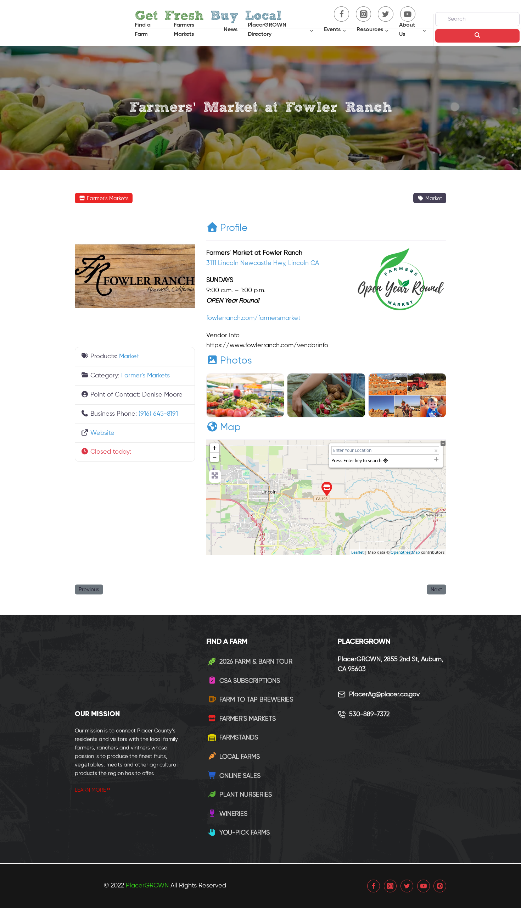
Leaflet (357, 552)
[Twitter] (406, 886)
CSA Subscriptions (249, 681)
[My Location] (385, 461)
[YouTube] (423, 886)
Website (102, 433)
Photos (236, 361)
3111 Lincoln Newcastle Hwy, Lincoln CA (262, 263)
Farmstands (238, 738)
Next (436, 589)
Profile (233, 228)
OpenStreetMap (405, 552)
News (230, 30)
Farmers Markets (184, 29)
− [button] (215, 457)
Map (230, 427)
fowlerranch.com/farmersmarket (253, 318)
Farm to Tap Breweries (256, 700)
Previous (89, 589)
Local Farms (239, 757)
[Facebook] (373, 886)
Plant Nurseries (245, 795)
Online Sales (239, 776)
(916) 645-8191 (158, 414)
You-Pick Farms (244, 833)
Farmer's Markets (107, 198)
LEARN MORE (90, 790)
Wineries (233, 814)
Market (433, 198)
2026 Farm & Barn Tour (255, 662)
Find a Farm (143, 29)
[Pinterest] (439, 886)
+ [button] (215, 448)
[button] (135, 452)
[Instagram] (390, 886)
